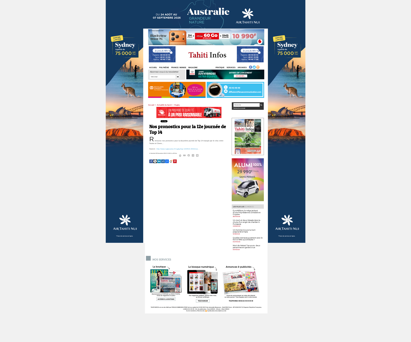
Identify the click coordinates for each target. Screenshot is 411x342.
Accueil (153, 67)
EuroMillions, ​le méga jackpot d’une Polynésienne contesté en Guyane (247, 212)
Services (231, 67)
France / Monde (178, 67)
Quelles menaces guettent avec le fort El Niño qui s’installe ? (248, 239)
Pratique (220, 67)
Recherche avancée (239, 108)
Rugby (177, 105)
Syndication (210, 311)
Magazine (193, 67)
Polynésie (164, 67)
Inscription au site (220, 311)
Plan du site (200, 311)
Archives (242, 67)
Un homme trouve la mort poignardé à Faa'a (244, 231)
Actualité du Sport (164, 105)
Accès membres (191, 311)
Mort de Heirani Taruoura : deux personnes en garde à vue (246, 246)
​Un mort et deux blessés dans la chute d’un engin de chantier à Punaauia (246, 222)
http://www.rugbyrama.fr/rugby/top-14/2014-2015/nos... (178, 149)
